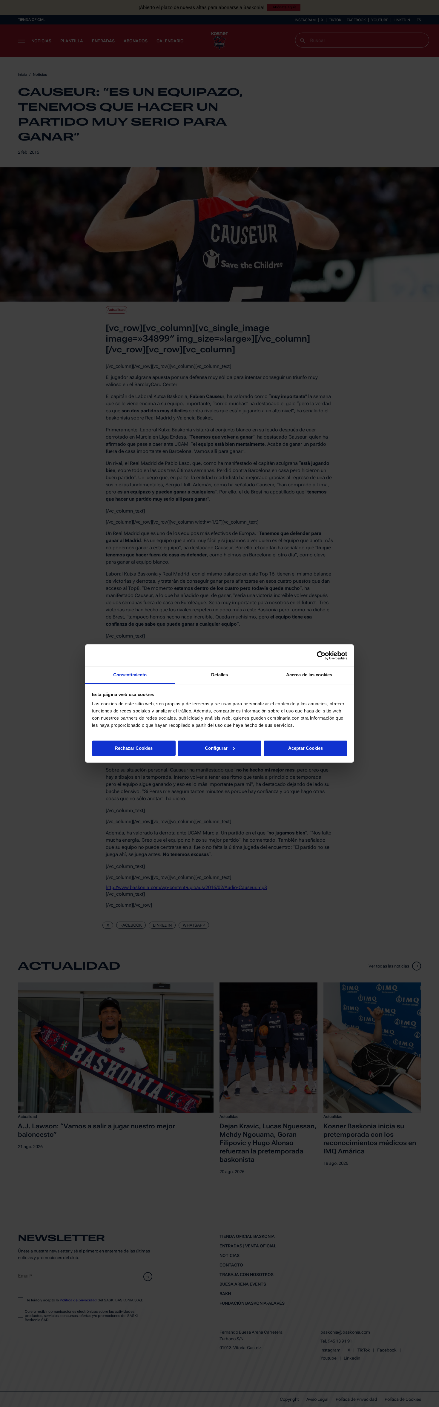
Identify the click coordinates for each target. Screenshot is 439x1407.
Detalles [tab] (219, 674)
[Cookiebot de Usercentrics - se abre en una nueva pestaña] (321, 655)
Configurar (216, 748)
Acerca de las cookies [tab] (309, 674)
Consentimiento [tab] (130, 674)
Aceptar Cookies (305, 748)
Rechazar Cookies (134, 748)
